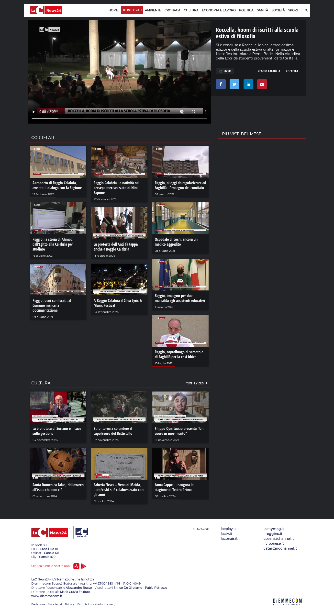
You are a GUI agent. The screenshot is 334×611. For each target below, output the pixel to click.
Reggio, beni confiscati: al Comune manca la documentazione (52, 305)
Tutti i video (195, 383)
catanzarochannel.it (280, 548)
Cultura (191, 10)
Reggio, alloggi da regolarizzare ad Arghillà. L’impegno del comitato (180, 185)
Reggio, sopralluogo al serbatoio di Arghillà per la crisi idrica (179, 354)
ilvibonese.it (274, 543)
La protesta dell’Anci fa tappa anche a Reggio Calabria (116, 247)
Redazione (38, 604)
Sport (293, 10)
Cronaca (172, 10)
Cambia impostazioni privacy (96, 604)
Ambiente (153, 10)
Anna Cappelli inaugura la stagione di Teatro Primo (174, 487)
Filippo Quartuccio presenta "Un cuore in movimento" (179, 431)
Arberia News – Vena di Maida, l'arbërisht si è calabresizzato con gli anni (119, 489)
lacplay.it (228, 529)
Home (113, 10)
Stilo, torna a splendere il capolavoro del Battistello (113, 431)
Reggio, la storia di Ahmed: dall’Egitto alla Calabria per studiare (53, 244)
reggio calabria (269, 71)
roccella (292, 71)
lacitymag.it (274, 529)
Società (278, 10)
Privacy (70, 604)
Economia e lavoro (219, 10)
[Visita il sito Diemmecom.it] (288, 608)
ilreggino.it (273, 533)
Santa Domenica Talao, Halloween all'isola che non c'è (58, 487)
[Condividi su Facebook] (219, 85)
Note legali (55, 604)
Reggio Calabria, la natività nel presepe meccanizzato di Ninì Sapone (116, 187)
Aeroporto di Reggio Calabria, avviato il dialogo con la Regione (57, 185)
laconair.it (229, 538)
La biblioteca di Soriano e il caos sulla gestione (57, 431)
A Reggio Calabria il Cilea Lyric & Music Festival (118, 303)
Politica (246, 10)
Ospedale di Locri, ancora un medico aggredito (176, 242)
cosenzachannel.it (279, 538)
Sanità (262, 10)
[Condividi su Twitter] (233, 85)
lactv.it (226, 533)
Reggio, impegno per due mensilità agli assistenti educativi (180, 298)
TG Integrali (132, 10)
